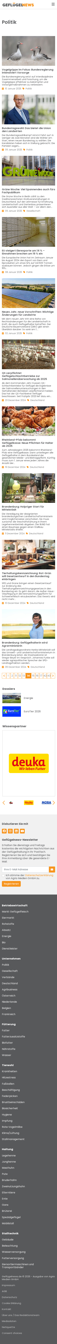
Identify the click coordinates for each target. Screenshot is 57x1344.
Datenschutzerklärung (39, 875)
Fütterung (9, 1024)
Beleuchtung (10, 1246)
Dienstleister (10, 948)
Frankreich (8, 1014)
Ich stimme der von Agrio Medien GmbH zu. (29, 877)
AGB (4, 1291)
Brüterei (7, 1211)
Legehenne (9, 1155)
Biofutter (7, 1043)
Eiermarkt (8, 918)
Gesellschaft (10, 971)
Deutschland (10, 983)
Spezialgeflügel (11, 1217)
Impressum (8, 1285)
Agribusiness (9, 989)
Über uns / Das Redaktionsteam (20, 1315)
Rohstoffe (8, 924)
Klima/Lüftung (10, 1133)
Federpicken (10, 1096)
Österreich (8, 995)
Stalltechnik (10, 1233)
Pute (5, 1174)
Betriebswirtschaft (15, 905)
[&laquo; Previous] (4, 675)
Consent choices (12, 1333)
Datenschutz (9, 1297)
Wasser (6, 1055)
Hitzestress (9, 1077)
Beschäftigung (11, 1090)
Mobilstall (8, 1223)
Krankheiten (9, 1071)
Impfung (7, 1121)
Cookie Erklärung (11, 1303)
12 (20, 676)
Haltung (7, 1149)
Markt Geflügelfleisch (15, 911)
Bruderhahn (9, 1180)
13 (24, 676)
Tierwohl (8, 1065)
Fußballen (8, 1084)
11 (16, 676)
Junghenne (9, 1161)
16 (37, 676)
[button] (54, 802)
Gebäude (7, 1239)
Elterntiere (8, 1192)
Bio (4, 942)
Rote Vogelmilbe (12, 1127)
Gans (5, 1205)
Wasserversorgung (13, 1252)
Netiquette (8, 1327)
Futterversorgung (13, 1258)
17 (41, 676)
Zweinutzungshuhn (13, 1186)
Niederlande (9, 1002)
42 (45, 676)
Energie (6, 936)
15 (33, 676)
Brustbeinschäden (13, 1102)
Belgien (6, 1008)
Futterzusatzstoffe (13, 1036)
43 (49, 676)
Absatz (6, 930)
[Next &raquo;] (53, 675)
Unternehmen (11, 958)
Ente (5, 1198)
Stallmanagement (13, 1139)
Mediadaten (9, 1321)
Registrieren (11, 884)
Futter (6, 1030)
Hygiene (7, 1114)
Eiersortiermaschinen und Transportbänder (18, 1265)
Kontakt (6, 1309)
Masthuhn (8, 1168)
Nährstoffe (8, 1049)
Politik (5, 965)
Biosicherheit (10, 1108)
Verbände (8, 977)
